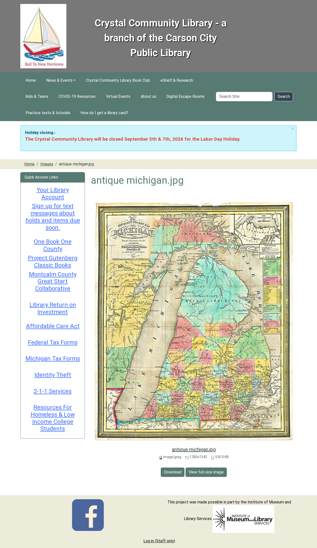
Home (31, 80)
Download (172, 472)
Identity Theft (52, 374)
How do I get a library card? (104, 112)
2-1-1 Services (53, 391)
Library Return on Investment (52, 308)
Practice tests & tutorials (48, 112)
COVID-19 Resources (77, 96)
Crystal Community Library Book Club (118, 80)
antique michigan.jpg (194, 449)
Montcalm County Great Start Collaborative (53, 281)
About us (148, 96)
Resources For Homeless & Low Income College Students (53, 418)
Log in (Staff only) (159, 541)
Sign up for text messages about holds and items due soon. (53, 217)
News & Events (59, 80)
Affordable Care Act (52, 326)
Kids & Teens (37, 96)
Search (284, 96)
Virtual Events (118, 96)
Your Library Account (53, 193)
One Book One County (53, 245)
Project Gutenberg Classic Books (53, 262)
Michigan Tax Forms (53, 358)
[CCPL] (88, 514)
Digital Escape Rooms (185, 96)
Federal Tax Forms (53, 342)
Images (46, 164)
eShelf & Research (176, 80)
